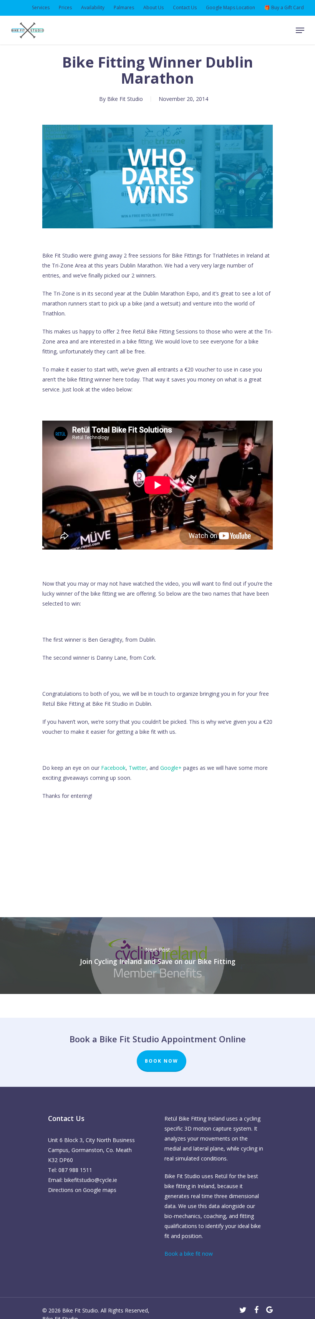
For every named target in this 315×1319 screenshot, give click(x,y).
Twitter (137, 767)
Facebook (113, 767)
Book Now (161, 1061)
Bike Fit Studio (125, 98)
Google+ (171, 767)
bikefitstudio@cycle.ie (90, 1180)
